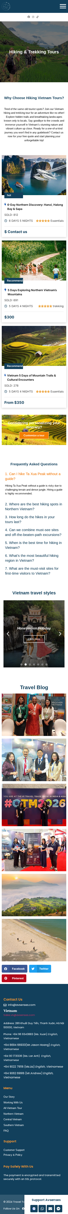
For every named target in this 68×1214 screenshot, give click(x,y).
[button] (34, 475)
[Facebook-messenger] (58, 1208)
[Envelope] (50, 1208)
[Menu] (63, 6)
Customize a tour (34, 435)
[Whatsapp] (42, 1208)
